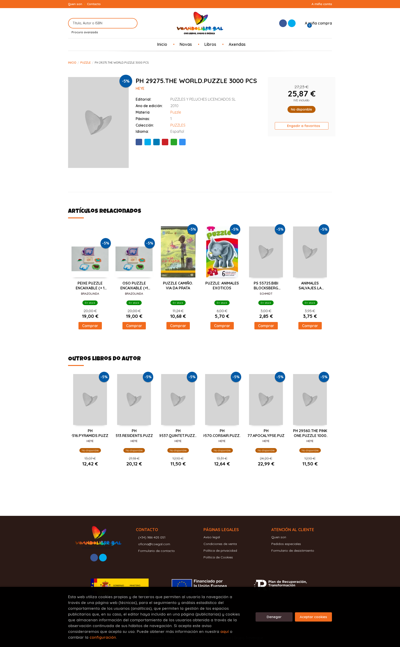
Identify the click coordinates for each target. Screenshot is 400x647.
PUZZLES (177, 125)
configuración (103, 637)
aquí (224, 631)
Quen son (75, 4)
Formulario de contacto (156, 551)
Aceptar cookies (313, 617)
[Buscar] (131, 23)
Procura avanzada (85, 32)
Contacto (94, 4)
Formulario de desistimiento (292, 550)
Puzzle (85, 62)
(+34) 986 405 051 (152, 537)
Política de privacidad (220, 550)
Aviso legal (211, 537)
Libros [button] (210, 44)
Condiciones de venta (220, 544)
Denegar (274, 617)
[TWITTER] (292, 23)
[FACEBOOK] (283, 23)
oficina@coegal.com (154, 544)
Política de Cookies (218, 557)
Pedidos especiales (286, 544)
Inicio (72, 62)
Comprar (90, 325)
